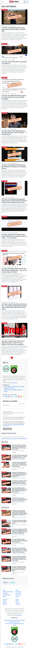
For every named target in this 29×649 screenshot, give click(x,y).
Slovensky (5, 604)
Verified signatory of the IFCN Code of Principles (14, 386)
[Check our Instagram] (11, 396)
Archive (4, 596)
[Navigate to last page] (17, 358)
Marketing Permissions (8, 411)
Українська (18, 604)
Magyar (17, 600)
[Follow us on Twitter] (16, 396)
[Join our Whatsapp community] (14, 396)
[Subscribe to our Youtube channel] (19, 396)
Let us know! (14, 382)
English (17, 599)
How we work (18, 591)
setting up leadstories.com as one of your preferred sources (14, 438)
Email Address (6, 405)
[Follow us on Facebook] (9, 396)
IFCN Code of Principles (8, 591)
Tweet (13, 582)
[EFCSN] (14, 638)
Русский (17, 602)
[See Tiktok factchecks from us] (4, 396)
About (17, 589)
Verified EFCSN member (9, 388)
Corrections (18, 594)
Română (4, 602)
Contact (17, 596)
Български (5, 599)
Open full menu (2, 2)
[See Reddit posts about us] (21, 396)
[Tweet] (27, 1)
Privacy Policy (18, 593)
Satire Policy (5, 593)
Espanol (4, 600)
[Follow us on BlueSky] (6, 396)
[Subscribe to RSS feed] (24, 396)
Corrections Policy (6, 594)
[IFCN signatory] (14, 631)
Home (4, 589)
